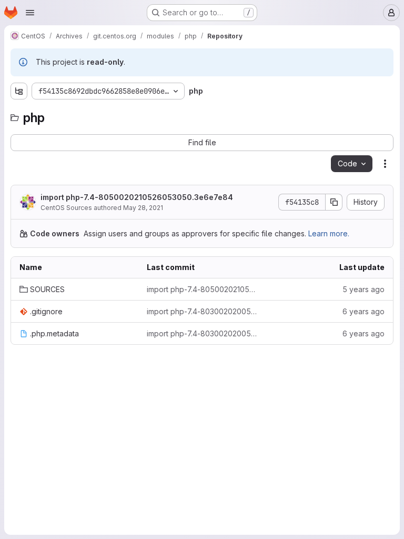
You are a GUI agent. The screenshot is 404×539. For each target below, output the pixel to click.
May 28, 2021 (143, 208)
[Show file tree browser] (19, 91)
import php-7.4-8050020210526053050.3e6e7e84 (137, 197)
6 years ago (363, 311)
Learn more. (328, 233)
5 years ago (363, 289)
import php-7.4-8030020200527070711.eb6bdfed (202, 311)
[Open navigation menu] (30, 12)
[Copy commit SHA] (334, 202)
